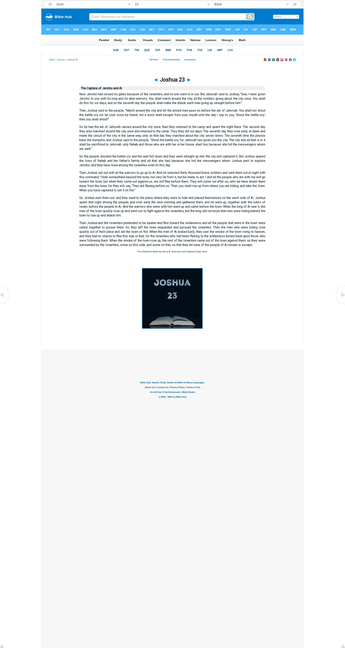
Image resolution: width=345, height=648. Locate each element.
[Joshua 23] (172, 327)
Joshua (60, 59)
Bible (51, 59)
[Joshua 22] (5, 304)
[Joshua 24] (340, 304)
